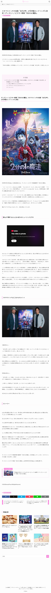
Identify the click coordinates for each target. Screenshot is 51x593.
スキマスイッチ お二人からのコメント (17, 85)
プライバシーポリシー (15, 587)
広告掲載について (31, 587)
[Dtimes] (25, 1)
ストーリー (11, 87)
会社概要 (8, 587)
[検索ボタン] (49, 1)
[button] (6, 497)
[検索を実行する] (47, 556)
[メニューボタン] (1, 1)
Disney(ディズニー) (7, 15)
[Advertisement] (25, 569)
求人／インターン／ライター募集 (25, 588)
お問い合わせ (23, 587)
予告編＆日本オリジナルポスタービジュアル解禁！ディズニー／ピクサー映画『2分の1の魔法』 (30, 473)
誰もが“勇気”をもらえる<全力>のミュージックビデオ (20, 83)
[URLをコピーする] (45, 497)
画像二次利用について (40, 587)
